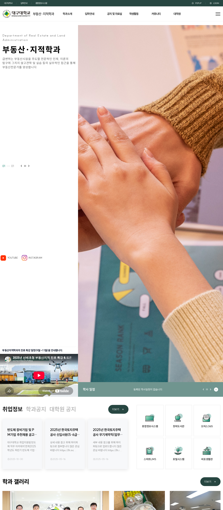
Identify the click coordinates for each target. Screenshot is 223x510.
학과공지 (36, 409)
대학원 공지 (62, 409)
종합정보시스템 (41, 3)
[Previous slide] (21, 166)
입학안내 (24, 3)
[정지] (25, 166)
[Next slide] (29, 166)
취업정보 (12, 409)
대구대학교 (8, 3)
